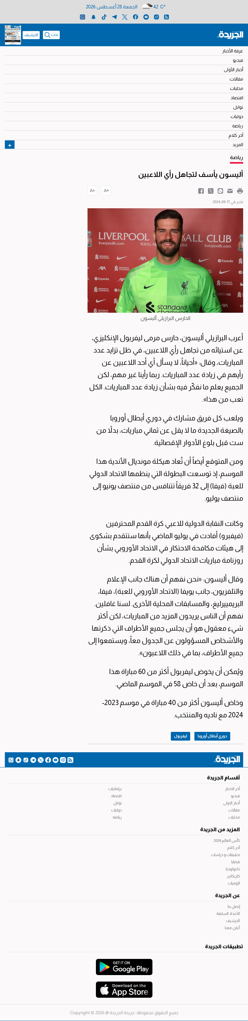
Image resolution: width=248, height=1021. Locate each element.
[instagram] (156, 16)
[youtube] (146, 16)
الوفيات (234, 883)
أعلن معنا (232, 928)
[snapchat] (93, 16)
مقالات (236, 78)
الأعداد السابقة (228, 913)
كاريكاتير (233, 876)
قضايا (235, 862)
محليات (236, 88)
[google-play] (124, 963)
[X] (125, 16)
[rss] (166, 16)
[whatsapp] (82, 16)
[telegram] (114, 16)
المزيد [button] (237, 144)
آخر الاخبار (232, 789)
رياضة (237, 125)
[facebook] (135, 16)
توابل (238, 107)
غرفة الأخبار (232, 50)
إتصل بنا (234, 906)
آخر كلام (236, 135)
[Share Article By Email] (230, 190)
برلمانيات (115, 789)
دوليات (237, 116)
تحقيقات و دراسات (225, 855)
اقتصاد (237, 97)
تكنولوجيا (233, 869)
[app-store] (124, 986)
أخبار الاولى (231, 803)
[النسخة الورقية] (13, 35)
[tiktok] (104, 16)
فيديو (238, 60)
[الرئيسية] (230, 34)
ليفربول (180, 736)
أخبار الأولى (233, 69)
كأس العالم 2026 (226, 840)
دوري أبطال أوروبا (212, 736)
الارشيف (31, 35)
